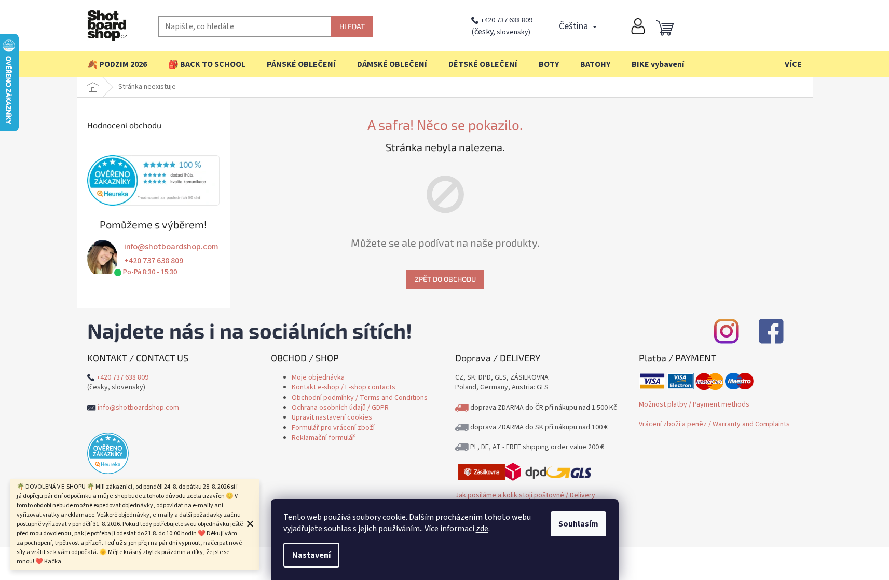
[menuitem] (117, 64)
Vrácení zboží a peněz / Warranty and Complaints (714, 424)
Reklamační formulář (323, 438)
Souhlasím (578, 524)
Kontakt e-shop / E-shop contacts (343, 387)
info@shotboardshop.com (171, 246)
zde (482, 528)
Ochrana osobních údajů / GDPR (340, 407)
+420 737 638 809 (506, 20)
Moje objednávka (318, 377)
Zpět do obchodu (445, 279)
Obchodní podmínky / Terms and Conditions (360, 398)
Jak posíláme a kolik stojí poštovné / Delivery (525, 495)
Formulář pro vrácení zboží (333, 428)
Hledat (352, 26)
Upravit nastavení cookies (332, 417)
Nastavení (311, 555)
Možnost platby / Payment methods (694, 404)
